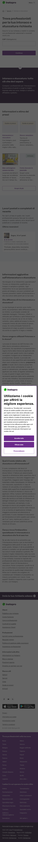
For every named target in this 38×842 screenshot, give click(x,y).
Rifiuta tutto (19, 444)
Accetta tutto (19, 438)
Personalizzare (19, 451)
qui (16, 426)
